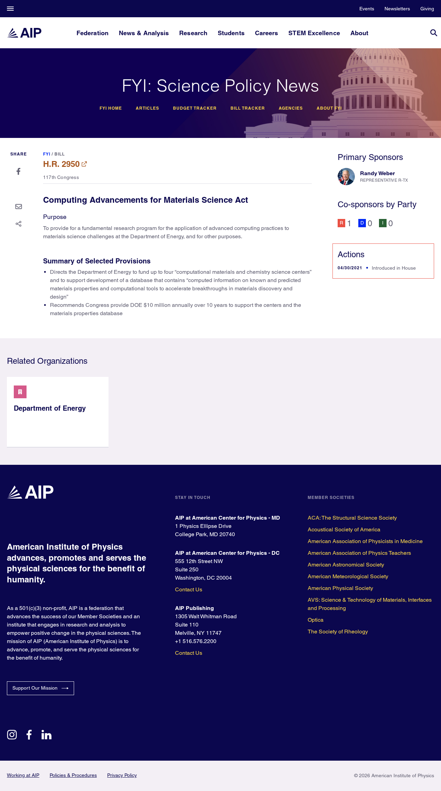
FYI (46, 154)
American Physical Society (340, 588)
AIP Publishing (194, 608)
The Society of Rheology (338, 631)
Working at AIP (23, 775)
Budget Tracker (195, 108)
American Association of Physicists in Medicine (365, 541)
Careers (266, 33)
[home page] (24, 33)
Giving (427, 8)
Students (231, 33)
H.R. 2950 (61, 164)
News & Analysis (144, 33)
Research (193, 33)
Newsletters (397, 8)
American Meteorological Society (348, 576)
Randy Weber (377, 173)
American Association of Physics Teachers (359, 553)
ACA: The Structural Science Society (352, 517)
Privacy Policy (122, 775)
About (359, 33)
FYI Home (111, 108)
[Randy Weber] (346, 176)
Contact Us (188, 589)
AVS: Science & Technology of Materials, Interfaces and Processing (370, 604)
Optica (316, 620)
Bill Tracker (247, 108)
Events (366, 8)
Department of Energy (50, 408)
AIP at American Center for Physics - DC (227, 553)
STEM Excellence (314, 33)
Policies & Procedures (73, 775)
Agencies (291, 108)
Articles (147, 108)
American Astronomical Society (346, 564)
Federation (92, 33)
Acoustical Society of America (344, 529)
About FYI (329, 108)
